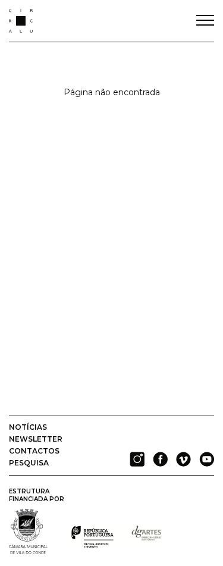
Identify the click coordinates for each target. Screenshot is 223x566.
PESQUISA (29, 462)
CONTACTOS (34, 450)
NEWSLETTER (35, 438)
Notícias (28, 427)
